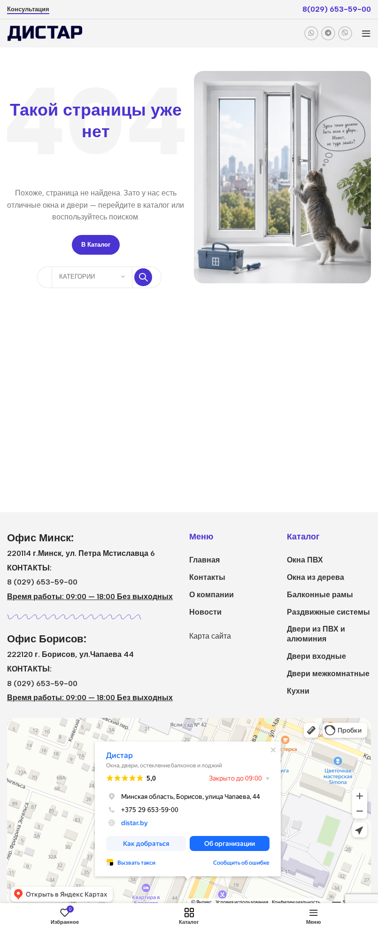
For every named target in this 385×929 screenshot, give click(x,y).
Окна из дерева (315, 577)
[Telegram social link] (328, 33)
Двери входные (316, 656)
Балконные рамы (320, 594)
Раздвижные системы (328, 612)
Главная (204, 559)
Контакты (207, 577)
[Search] (143, 277)
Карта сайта (210, 636)
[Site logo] (44, 32)
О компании (211, 594)
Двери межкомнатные (328, 673)
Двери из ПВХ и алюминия (316, 634)
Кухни (298, 691)
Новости (205, 612)
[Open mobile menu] (366, 33)
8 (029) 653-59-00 (42, 582)
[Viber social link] (345, 33)
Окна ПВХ (305, 559)
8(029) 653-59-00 (336, 9)
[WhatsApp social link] (311, 33)
